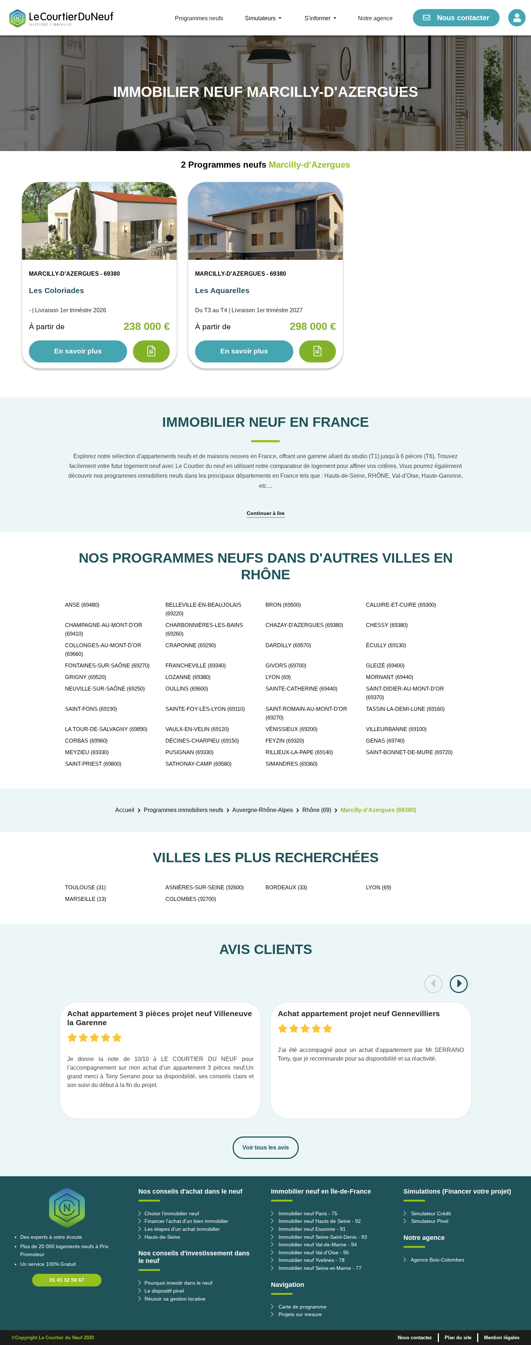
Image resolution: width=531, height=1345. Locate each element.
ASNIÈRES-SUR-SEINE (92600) (204, 887)
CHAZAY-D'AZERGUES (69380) (304, 625)
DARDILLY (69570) (288, 645)
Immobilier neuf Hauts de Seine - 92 (319, 1221)
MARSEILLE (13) (85, 899)
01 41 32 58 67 (66, 1280)
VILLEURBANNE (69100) (396, 729)
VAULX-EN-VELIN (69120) (197, 729)
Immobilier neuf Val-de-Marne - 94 (317, 1244)
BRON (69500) (283, 605)
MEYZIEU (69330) (87, 752)
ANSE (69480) (82, 605)
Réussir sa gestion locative (175, 1299)
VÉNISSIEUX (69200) (292, 729)
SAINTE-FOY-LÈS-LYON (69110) (205, 709)
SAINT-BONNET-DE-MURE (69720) (409, 752)
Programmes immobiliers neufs (183, 810)
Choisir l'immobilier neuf (171, 1213)
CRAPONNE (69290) (190, 645)
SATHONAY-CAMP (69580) (198, 764)
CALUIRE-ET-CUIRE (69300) (401, 605)
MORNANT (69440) (389, 677)
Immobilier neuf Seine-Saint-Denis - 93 (322, 1237)
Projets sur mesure (299, 1314)
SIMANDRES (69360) (292, 764)
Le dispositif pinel (164, 1291)
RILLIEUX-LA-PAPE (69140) (299, 752)
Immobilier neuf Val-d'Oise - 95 (313, 1252)
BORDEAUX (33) (286, 887)
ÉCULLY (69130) (386, 645)
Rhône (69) (316, 810)
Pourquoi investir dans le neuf (178, 1283)
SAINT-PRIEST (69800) (93, 764)
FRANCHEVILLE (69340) (195, 665)
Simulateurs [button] (261, 18)
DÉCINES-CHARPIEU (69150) (202, 741)
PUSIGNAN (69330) (189, 752)
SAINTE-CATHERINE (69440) (301, 689)
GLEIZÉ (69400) (385, 665)
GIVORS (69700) (286, 665)
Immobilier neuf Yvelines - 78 (311, 1260)
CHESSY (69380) (387, 625)
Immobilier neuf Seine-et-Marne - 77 (319, 1268)
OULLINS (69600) (186, 689)
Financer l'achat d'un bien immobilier (186, 1221)
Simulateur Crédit (430, 1213)
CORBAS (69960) (86, 741)
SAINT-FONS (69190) (91, 709)
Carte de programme (302, 1307)
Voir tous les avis (265, 1147)
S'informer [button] (318, 18)
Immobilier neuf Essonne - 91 (311, 1229)
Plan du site (458, 1337)
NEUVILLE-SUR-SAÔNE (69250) (105, 689)
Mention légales (501, 1337)
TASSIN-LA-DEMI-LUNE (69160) (405, 709)
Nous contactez (415, 1337)
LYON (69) (278, 677)
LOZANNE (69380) (188, 677)
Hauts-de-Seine (162, 1237)
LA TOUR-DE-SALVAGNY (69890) (106, 729)
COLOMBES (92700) (190, 899)
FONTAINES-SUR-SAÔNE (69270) (107, 665)
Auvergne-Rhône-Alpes (262, 810)
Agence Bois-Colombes (437, 1260)
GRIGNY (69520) (85, 677)
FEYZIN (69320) (285, 741)
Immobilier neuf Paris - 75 (307, 1213)
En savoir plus (78, 351)
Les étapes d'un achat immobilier (182, 1229)
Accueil (124, 810)
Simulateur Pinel (429, 1221)
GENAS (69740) (385, 741)
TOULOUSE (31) (85, 887)
